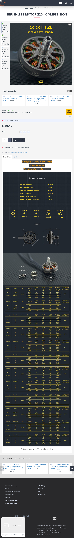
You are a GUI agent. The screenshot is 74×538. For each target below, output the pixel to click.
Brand (26, 8)
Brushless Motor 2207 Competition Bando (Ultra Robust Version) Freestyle (40, 99)
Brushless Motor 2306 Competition (63, 97)
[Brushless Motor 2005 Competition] (6, 98)
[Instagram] (16, 516)
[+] (9, 139)
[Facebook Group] (19, 516)
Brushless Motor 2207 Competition (40, 465)
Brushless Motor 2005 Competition (16, 97)
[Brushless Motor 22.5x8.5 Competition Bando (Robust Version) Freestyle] (6, 466)
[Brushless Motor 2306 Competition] (53, 98)
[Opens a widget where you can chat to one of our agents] (13, 527)
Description (7, 157)
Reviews (16, 157)
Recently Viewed (24, 459)
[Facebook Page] (12, 516)
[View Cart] (71, 3)
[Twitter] (27, 516)
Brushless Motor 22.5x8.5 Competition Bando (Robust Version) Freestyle (16, 467)
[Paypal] (54, 518)
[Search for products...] (66, 3)
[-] (9, 141)
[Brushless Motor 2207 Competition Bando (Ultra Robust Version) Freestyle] (29, 98)
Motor (31, 8)
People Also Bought (9, 91)
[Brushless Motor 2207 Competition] (29, 466)
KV (2, 131)
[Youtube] (23, 516)
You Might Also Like (10, 459)
